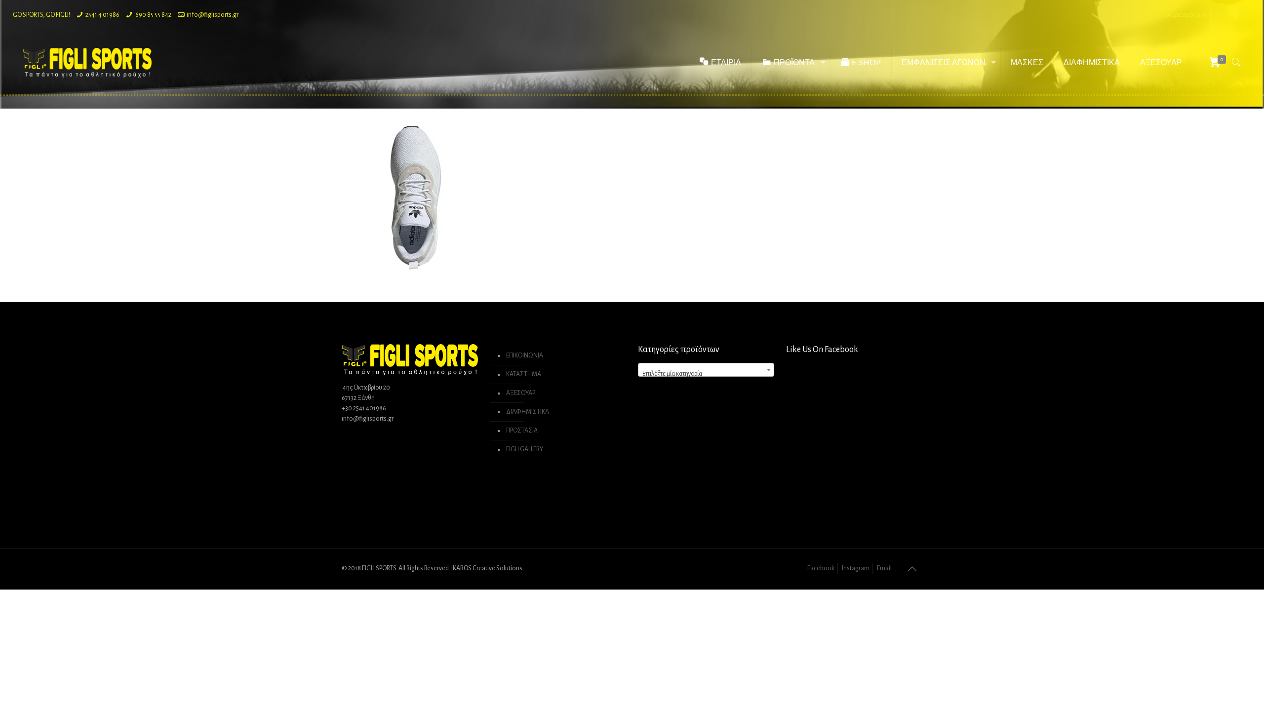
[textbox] (706, 373)
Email (884, 568)
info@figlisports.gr (212, 14)
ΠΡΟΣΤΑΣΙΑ (522, 430)
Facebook (820, 568)
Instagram (855, 568)
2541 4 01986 (102, 14)
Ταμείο (1223, 14)
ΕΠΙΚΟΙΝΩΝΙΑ (524, 355)
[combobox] (706, 370)
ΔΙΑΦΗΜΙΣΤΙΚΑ (527, 411)
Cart (1245, 14)
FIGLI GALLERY (524, 449)
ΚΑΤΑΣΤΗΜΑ (523, 374)
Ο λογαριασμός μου (1182, 14)
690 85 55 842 (153, 14)
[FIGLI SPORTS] (87, 62)
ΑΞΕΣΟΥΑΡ (520, 393)
